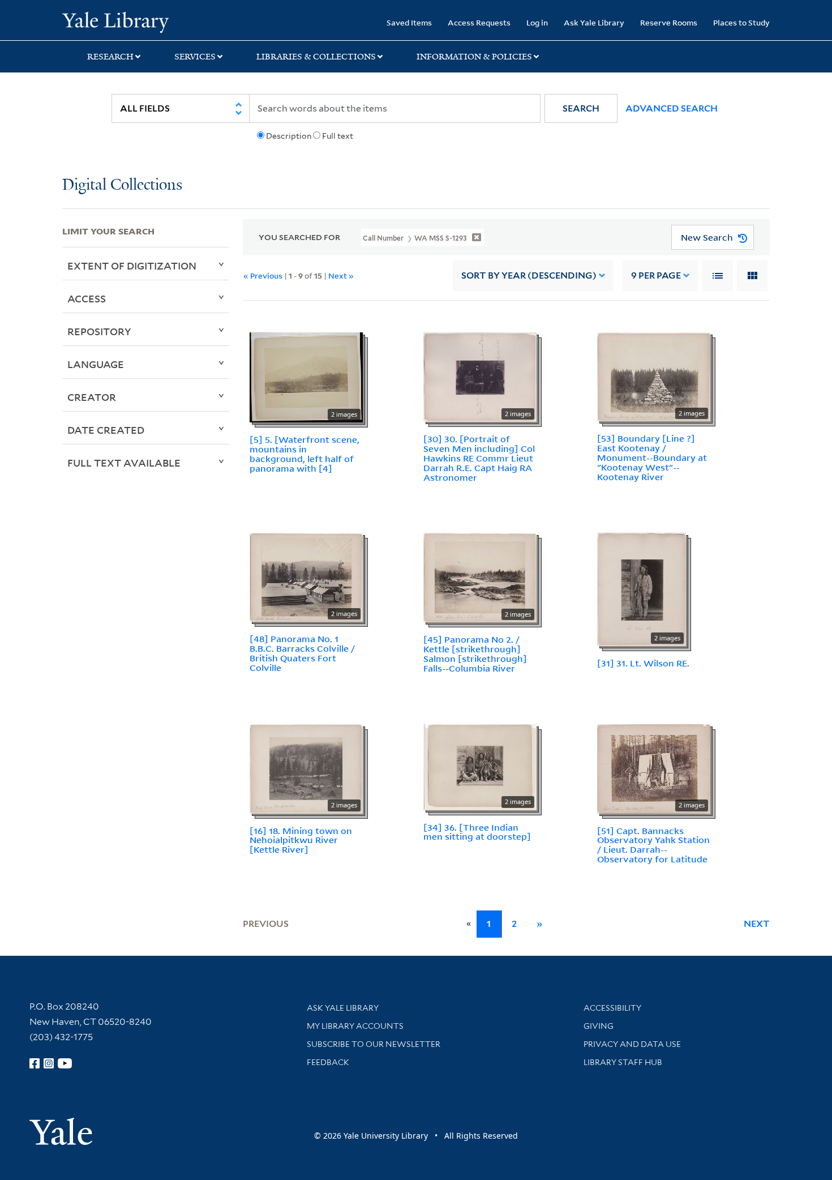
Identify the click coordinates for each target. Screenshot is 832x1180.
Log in (537, 22)
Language (95, 364)
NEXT (757, 923)
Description (288, 135)
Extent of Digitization (131, 265)
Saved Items (409, 22)
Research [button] (110, 56)
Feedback (328, 1062)
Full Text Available (124, 462)
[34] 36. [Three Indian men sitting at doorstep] (477, 832)
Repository (99, 331)
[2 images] (306, 376)
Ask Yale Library (594, 22)
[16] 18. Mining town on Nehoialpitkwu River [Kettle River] (301, 840)
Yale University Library (115, 21)
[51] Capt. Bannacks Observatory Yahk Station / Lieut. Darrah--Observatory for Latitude (653, 845)
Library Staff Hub (623, 1062)
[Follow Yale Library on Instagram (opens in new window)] (49, 1063)
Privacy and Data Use (632, 1044)
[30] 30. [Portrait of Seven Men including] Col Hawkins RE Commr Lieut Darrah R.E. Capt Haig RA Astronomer (479, 457)
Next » (341, 275)
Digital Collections (122, 185)
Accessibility (612, 1007)
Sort (529, 275)
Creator (91, 397)
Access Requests (479, 22)
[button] (580, 108)
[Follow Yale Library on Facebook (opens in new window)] (34, 1063)
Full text (337, 135)
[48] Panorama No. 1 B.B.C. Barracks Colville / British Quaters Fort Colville (302, 653)
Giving (599, 1026)
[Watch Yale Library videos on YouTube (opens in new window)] (65, 1063)
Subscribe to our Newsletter (373, 1044)
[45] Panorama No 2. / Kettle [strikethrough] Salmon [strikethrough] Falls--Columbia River (475, 653)
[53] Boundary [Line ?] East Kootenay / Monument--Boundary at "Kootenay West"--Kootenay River (652, 457)
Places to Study (741, 22)
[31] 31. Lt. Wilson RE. (643, 663)
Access (86, 298)
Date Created (105, 430)
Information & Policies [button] (474, 56)
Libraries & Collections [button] (316, 56)
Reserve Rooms (668, 22)
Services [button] (195, 56)
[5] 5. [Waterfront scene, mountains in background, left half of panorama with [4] (304, 453)
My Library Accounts (355, 1026)
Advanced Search (671, 108)
